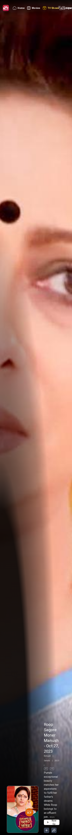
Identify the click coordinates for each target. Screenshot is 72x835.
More (52, 817)
